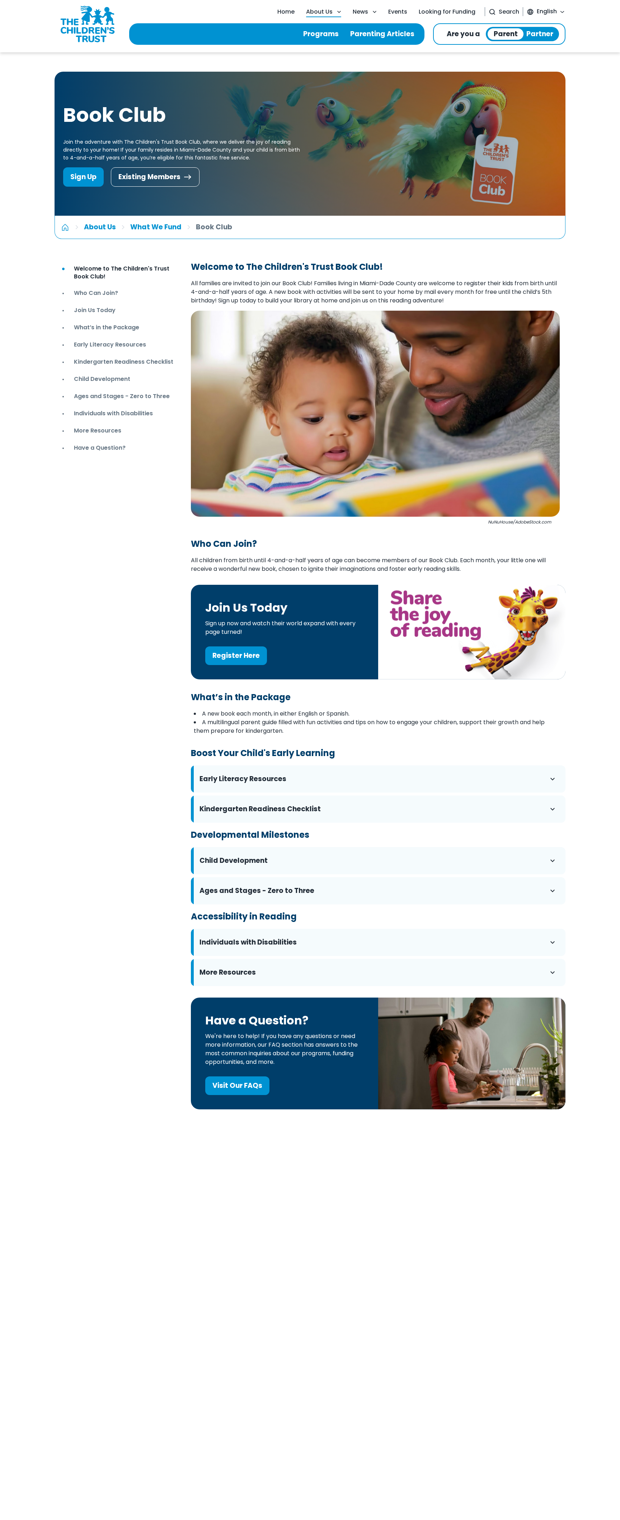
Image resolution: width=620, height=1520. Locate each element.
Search (509, 12)
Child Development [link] (102, 379)
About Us (319, 12)
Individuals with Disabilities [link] (113, 413)
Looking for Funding (447, 12)
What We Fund (156, 227)
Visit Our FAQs (237, 1085)
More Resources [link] (97, 430)
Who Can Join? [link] (96, 293)
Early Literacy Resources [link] (110, 344)
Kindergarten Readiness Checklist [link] (123, 362)
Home (286, 12)
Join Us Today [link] (95, 310)
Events (397, 12)
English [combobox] (547, 11)
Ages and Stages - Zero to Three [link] (122, 396)
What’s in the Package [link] (106, 327)
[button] (378, 779)
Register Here (236, 655)
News (360, 12)
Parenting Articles (382, 34)
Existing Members (149, 177)
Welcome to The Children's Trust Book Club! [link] (121, 272)
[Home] (65, 227)
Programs (321, 34)
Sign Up (83, 177)
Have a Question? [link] (100, 448)
